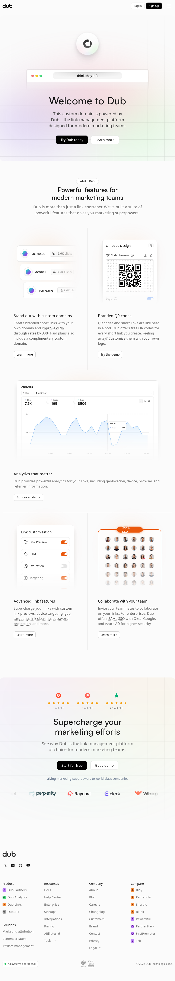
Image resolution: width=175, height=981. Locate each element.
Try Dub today (72, 139)
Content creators (14, 939)
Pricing (49, 926)
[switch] (150, 298)
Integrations (53, 919)
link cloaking (41, 618)
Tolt (138, 941)
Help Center (52, 897)
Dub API (13, 912)
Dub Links (15, 904)
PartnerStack (145, 926)
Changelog (97, 912)
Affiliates (50, 933)
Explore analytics (28, 497)
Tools (47, 941)
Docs (47, 890)
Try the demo (110, 354)
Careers (94, 904)
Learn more (105, 139)
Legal (93, 948)
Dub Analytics (17, 897)
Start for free (72, 765)
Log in (138, 6)
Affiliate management (18, 946)
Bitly (139, 890)
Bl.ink (140, 912)
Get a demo (104, 765)
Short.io (141, 904)
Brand (93, 926)
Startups (50, 912)
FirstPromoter (145, 933)
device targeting (49, 613)
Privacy (94, 941)
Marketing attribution (18, 931)
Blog (92, 897)
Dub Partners (17, 890)
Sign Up (154, 6)
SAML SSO (116, 618)
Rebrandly (143, 897)
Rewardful (143, 919)
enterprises (136, 613)
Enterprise (51, 904)
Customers (97, 919)
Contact (94, 933)
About (93, 890)
